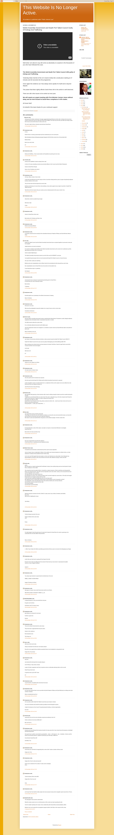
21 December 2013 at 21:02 (31, 171)
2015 (82, 102)
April (83, 135)
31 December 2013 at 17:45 (31, 769)
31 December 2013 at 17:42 (31, 753)
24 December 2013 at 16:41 (31, 507)
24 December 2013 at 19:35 (31, 552)
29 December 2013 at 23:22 (31, 676)
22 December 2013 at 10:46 (31, 236)
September (84, 126)
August (83, 128)
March (83, 137)
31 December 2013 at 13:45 (31, 711)
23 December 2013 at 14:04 (31, 364)
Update (83, 120)
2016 (82, 100)
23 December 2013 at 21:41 (31, 371)
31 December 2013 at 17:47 (31, 784)
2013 (82, 105)
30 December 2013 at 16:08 (31, 684)
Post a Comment (28, 811)
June (83, 132)
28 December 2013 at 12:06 (31, 607)
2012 (82, 143)
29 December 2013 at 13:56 (31, 638)
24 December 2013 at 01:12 (31, 420)
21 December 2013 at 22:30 (31, 220)
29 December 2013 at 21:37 (31, 653)
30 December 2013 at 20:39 (31, 696)
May (83, 134)
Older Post (72, 814)
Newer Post (25, 814)
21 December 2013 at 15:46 (31, 126)
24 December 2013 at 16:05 (31, 486)
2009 (82, 149)
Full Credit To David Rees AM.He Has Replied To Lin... (86, 118)
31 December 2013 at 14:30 (31, 743)
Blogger (59, 825)
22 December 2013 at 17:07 (31, 288)
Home (49, 814)
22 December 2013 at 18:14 (31, 312)
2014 (82, 103)
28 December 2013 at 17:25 (31, 620)
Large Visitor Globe (86, 66)
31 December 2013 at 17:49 (31, 793)
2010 (82, 147)
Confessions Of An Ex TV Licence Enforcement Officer (86, 44)
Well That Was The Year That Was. (86, 109)
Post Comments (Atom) (33, 816)
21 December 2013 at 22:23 (31, 191)
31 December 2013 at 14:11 (31, 724)
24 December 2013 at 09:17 (31, 459)
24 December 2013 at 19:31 (31, 541)
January (84, 141)
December (84, 107)
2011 (82, 145)
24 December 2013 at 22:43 (31, 594)
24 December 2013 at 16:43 (31, 525)
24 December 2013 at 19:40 (31, 568)
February (84, 139)
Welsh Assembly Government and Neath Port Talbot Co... (86, 113)
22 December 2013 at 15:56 (31, 272)
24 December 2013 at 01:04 (31, 407)
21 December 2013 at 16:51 (31, 155)
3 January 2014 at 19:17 (30, 809)
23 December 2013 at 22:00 (31, 388)
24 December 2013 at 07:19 (31, 433)
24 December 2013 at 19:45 (31, 584)
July (83, 130)
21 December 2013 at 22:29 (31, 207)
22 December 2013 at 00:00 (31, 227)
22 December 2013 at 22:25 (31, 333)
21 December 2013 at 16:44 (31, 146)
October (84, 125)
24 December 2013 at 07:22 (31, 443)
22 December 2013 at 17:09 (31, 299)
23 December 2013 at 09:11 (31, 356)
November (84, 123)
